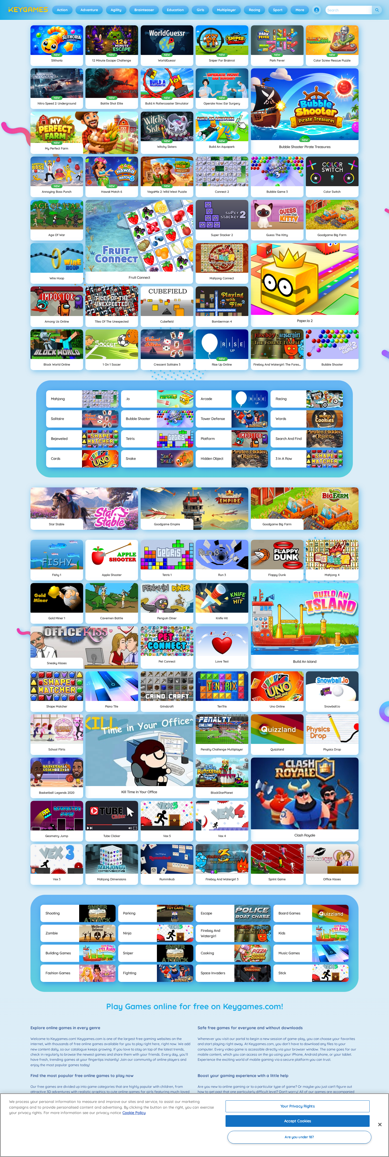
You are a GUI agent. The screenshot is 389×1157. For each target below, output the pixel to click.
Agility (116, 10)
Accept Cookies (297, 1121)
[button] (316, 10)
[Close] (380, 1124)
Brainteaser (144, 10)
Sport (277, 10)
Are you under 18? (299, 1137)
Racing (254, 10)
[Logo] (28, 10)
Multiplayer (226, 10)
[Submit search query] (377, 10)
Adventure (89, 10)
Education (175, 10)
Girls (200, 10)
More (300, 10)
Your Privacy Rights (297, 1106)
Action (62, 10)
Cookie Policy (134, 1112)
